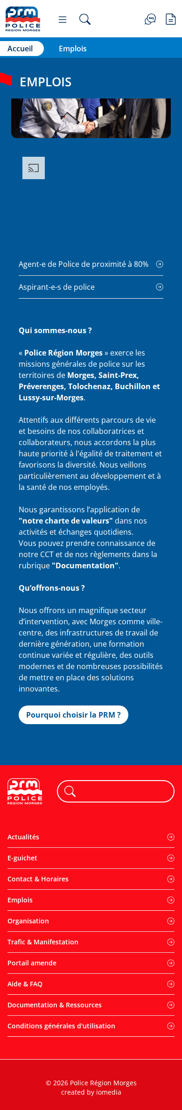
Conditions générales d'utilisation (61, 1025)
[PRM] (23, 19)
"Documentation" (85, 565)
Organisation (28, 920)
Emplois (20, 899)
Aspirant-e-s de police (57, 287)
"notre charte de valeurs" (66, 521)
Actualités (23, 836)
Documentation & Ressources (54, 1004)
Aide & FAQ (24, 983)
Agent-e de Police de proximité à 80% (83, 264)
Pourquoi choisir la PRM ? (73, 715)
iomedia (108, 1092)
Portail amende (31, 962)
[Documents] (170, 18)
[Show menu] (62, 19)
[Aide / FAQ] (150, 18)
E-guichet (22, 857)
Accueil (20, 48)
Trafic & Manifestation (42, 941)
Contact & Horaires (38, 878)
